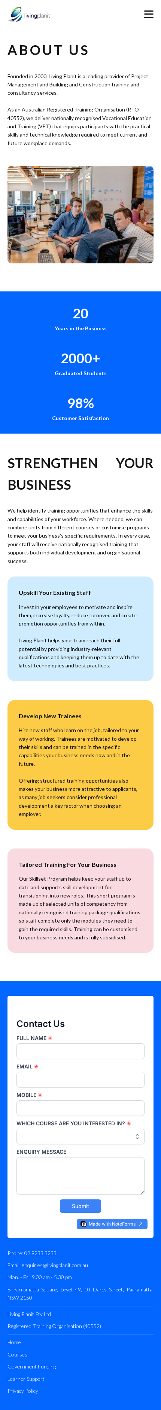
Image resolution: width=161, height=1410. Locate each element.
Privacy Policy (22, 1391)
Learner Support (26, 1379)
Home (14, 1342)
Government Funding (31, 1366)
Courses (17, 1354)
